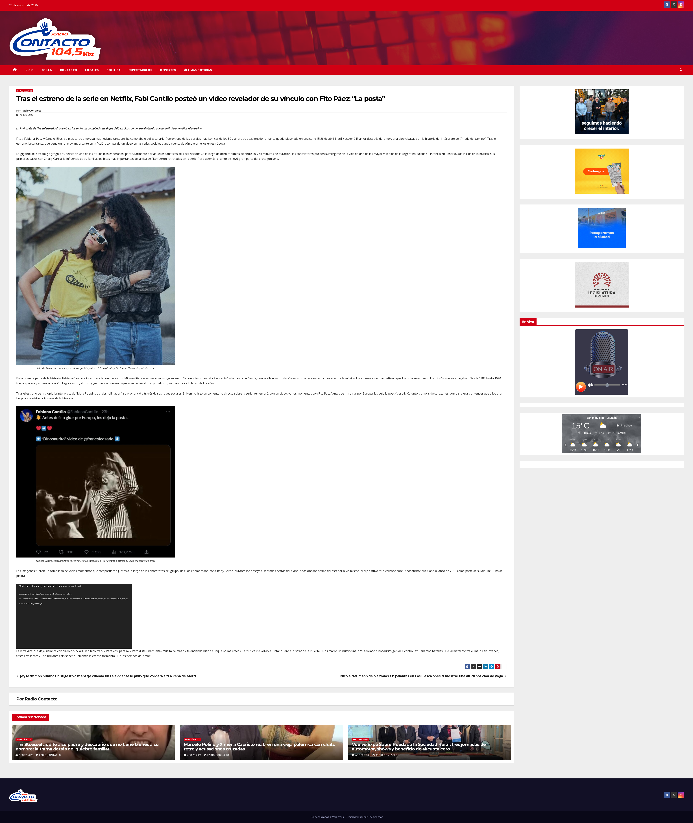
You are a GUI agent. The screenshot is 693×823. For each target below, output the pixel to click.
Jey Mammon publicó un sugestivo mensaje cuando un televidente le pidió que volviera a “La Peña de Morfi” (108, 676)
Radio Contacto (31, 110)
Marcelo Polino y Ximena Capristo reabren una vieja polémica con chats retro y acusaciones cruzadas (259, 747)
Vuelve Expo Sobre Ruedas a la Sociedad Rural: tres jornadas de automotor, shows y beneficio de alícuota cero (419, 747)
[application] (74, 616)
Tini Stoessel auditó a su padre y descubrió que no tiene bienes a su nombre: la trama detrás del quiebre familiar (87, 747)
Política (114, 70)
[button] (681, 70)
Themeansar (376, 816)
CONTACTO (68, 70)
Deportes (168, 70)
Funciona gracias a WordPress (327, 816)
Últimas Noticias (198, 70)
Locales (92, 70)
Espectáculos (140, 70)
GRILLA (47, 70)
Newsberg (359, 816)
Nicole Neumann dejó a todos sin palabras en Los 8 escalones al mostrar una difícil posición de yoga (421, 676)
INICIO (29, 70)
